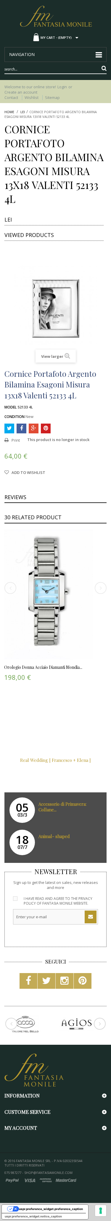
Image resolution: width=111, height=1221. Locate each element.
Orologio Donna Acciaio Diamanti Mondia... (43, 667)
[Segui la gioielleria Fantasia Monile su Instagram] (64, 982)
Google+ (33, 428)
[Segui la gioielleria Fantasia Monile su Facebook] (28, 982)
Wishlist (31, 97)
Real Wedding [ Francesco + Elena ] (55, 760)
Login (62, 86)
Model (10, 407)
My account (20, 1127)
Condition (14, 416)
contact (11, 97)
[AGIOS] (76, 1024)
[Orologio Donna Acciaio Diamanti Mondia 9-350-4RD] (48, 594)
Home (9, 112)
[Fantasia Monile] (56, 16)
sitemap (52, 97)
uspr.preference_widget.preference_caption (51, 1209)
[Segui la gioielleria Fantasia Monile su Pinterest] (82, 982)
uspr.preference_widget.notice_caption (33, 1216)
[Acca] (25, 1024)
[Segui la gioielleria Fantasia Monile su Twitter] (46, 982)
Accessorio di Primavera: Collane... (62, 807)
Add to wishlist (28, 472)
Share (21, 428)
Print (16, 440)
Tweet (9, 428)
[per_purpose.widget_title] (100, 1210)
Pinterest (46, 428)
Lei (22, 112)
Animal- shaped (54, 836)
